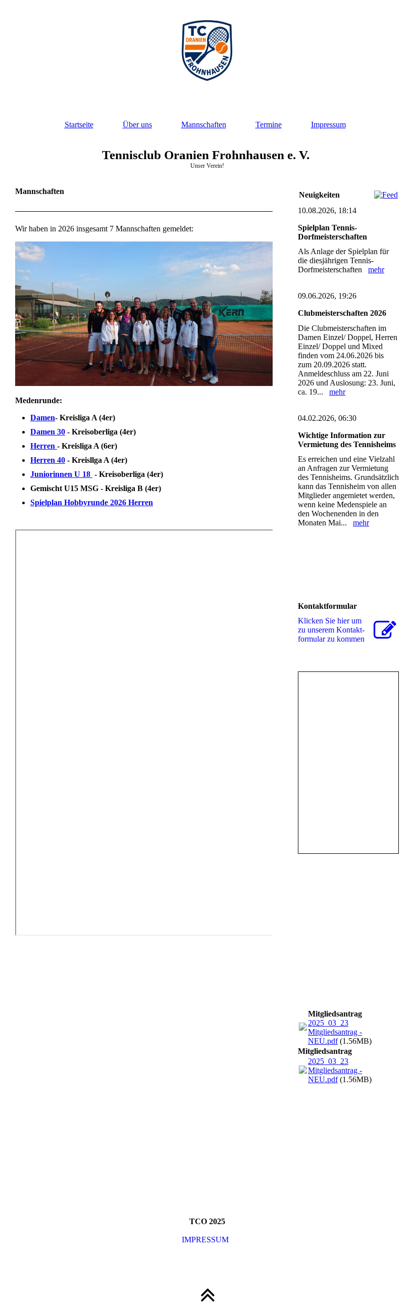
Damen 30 (47, 431)
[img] (207, 50)
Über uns (137, 124)
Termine (268, 124)
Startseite (79, 124)
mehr (376, 269)
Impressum (328, 124)
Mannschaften (203, 124)
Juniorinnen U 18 (61, 474)
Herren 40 (47, 460)
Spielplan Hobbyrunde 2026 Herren (91, 502)
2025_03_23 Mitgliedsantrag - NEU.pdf (335, 1032)
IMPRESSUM (207, 1239)
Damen (42, 417)
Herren (43, 446)
